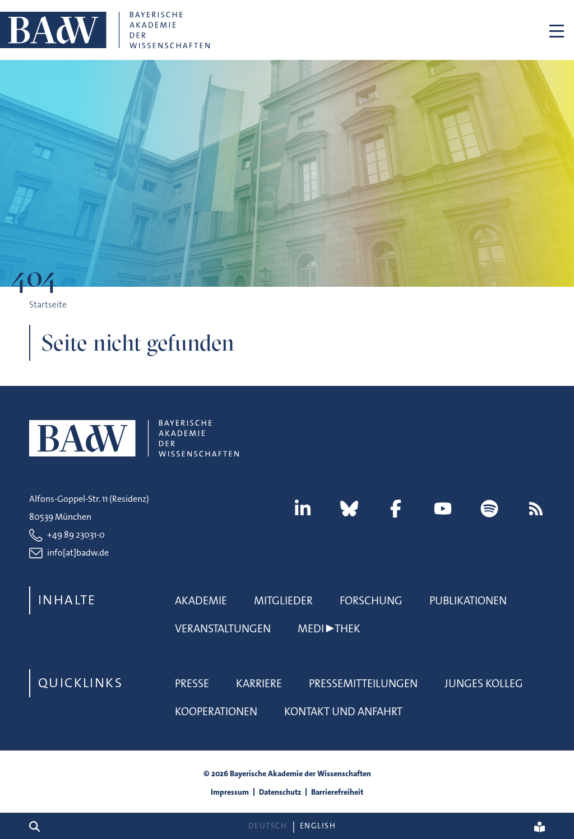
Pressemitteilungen (363, 683)
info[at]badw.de (78, 552)
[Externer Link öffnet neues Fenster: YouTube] (442, 508)
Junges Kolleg (484, 683)
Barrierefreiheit (337, 792)
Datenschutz (280, 792)
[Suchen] (39, 826)
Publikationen (468, 600)
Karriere (259, 683)
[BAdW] (105, 30)
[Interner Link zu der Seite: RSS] (535, 508)
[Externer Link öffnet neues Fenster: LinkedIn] (302, 508)
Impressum (230, 792)
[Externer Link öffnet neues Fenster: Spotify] (489, 508)
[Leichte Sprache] (539, 826)
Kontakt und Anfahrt (343, 711)
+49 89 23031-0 (76, 534)
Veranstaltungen (223, 628)
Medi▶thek (329, 628)
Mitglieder (283, 600)
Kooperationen (216, 711)
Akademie (201, 600)
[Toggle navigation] (556, 30)
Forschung (371, 600)
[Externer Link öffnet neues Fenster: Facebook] (395, 508)
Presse (192, 683)
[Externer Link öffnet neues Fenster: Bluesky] (349, 508)
